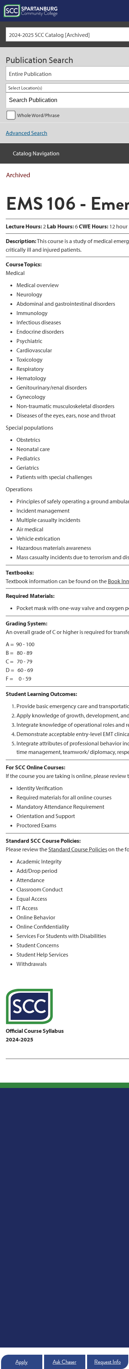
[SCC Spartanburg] (30, 10)
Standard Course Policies (77, 849)
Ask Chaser (64, 1362)
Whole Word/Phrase (38, 115)
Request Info (107, 1362)
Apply (21, 1362)
